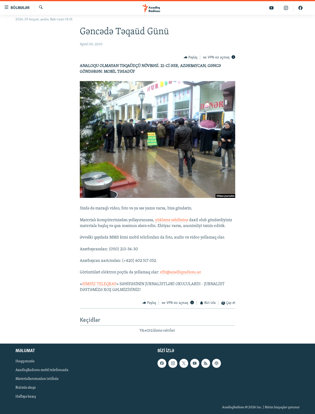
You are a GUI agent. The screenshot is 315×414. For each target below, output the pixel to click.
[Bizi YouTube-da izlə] (271, 8)
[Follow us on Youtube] (194, 363)
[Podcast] (216, 363)
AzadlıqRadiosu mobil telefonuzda (41, 370)
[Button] (191, 57)
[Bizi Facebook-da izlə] (300, 8)
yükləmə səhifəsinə (171, 220)
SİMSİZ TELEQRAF (99, 284)
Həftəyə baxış (25, 397)
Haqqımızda (25, 361)
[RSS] (205, 363)
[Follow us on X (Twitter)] (183, 363)
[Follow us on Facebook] (162, 363)
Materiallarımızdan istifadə (36, 379)
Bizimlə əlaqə (25, 388)
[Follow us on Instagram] (172, 363)
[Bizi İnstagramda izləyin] (286, 8)
